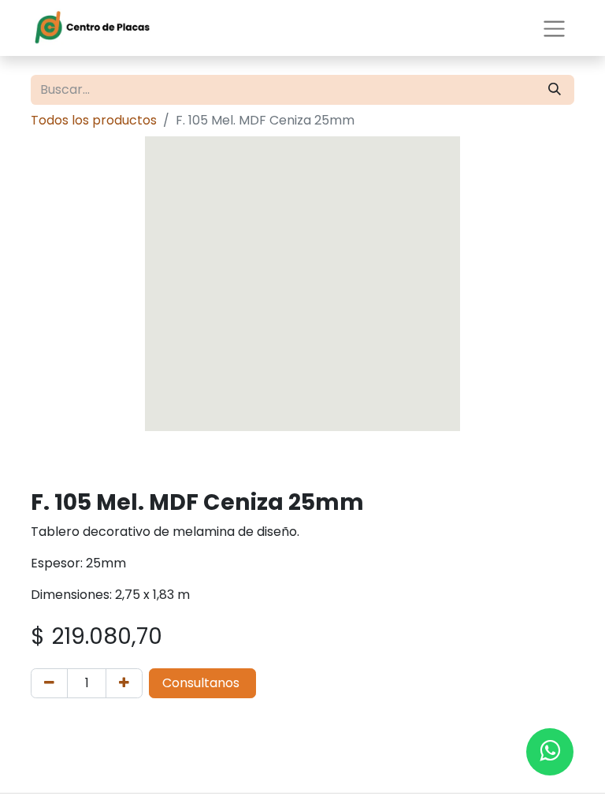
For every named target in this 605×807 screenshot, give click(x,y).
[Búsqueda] (554, 90)
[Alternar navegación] (554, 27)
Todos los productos (94, 120)
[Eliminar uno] (49, 683)
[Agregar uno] (124, 683)
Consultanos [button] (202, 683)
